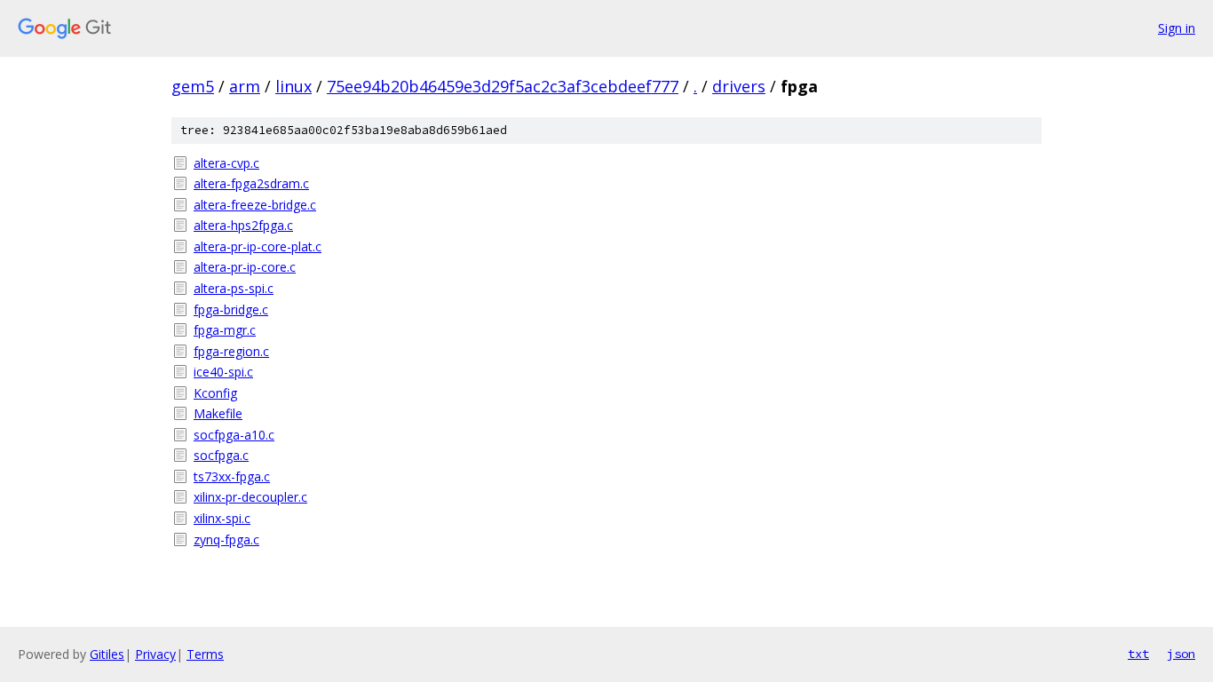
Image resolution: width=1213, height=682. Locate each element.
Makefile (218, 413)
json (1181, 654)
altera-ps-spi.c (234, 288)
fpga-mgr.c (225, 329)
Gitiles (107, 654)
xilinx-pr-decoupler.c (250, 496)
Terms (205, 654)
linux (293, 86)
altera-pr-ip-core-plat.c (257, 246)
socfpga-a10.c (234, 434)
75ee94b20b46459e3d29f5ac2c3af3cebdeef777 (502, 86)
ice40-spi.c (223, 371)
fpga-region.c (231, 351)
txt (1138, 654)
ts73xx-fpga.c (232, 476)
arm (244, 86)
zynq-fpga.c (226, 539)
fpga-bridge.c (231, 309)
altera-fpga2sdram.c (251, 183)
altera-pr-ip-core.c (245, 266)
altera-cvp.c (226, 163)
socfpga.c (221, 455)
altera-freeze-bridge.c (255, 204)
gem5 (192, 86)
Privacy (155, 654)
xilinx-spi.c (222, 518)
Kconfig (215, 393)
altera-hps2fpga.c (243, 225)
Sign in (1176, 28)
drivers (738, 86)
